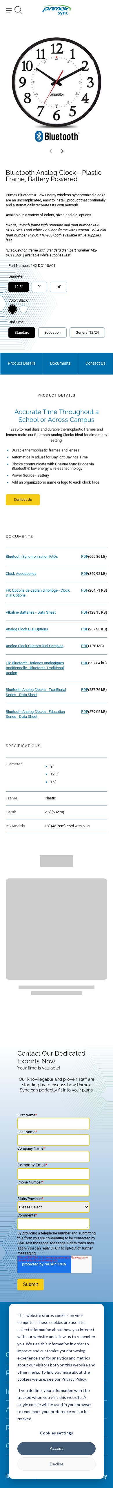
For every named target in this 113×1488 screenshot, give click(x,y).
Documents (60, 363)
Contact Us (95, 363)
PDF (84, 556)
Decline (56, 1463)
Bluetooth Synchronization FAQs (32, 556)
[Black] (12, 309)
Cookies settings (56, 1432)
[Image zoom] (56, 88)
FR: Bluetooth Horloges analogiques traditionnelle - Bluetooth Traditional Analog (35, 668)
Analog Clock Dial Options (27, 629)
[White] (23, 309)
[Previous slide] (51, 151)
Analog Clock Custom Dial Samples (34, 646)
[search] (18, 10)
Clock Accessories (21, 573)
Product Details (21, 363)
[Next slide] (62, 151)
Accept (56, 1448)
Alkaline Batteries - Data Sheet (31, 612)
